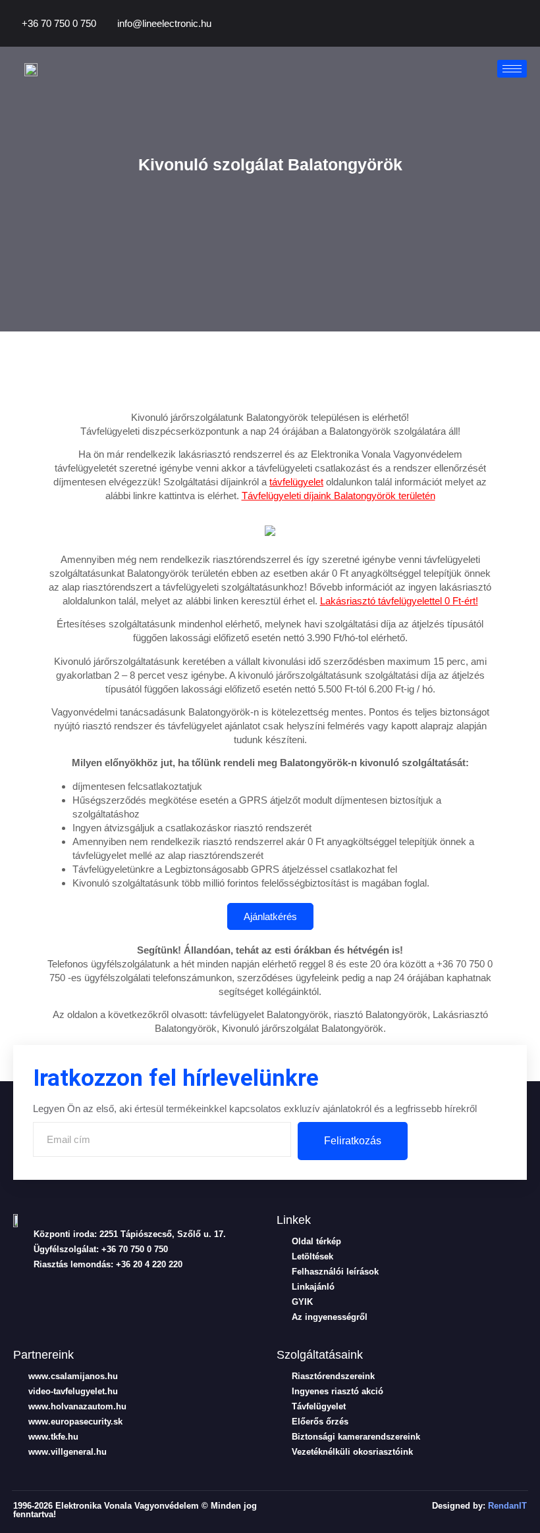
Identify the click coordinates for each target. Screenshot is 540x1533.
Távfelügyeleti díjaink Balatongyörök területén (338, 495)
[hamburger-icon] (512, 69)
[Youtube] (506, 25)
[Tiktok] (484, 25)
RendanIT (507, 1506)
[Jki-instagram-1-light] (122, 1291)
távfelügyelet (296, 481)
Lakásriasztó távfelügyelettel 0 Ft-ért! (399, 600)
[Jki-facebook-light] (19, 1291)
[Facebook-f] (461, 25)
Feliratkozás (352, 1140)
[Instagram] (528, 25)
